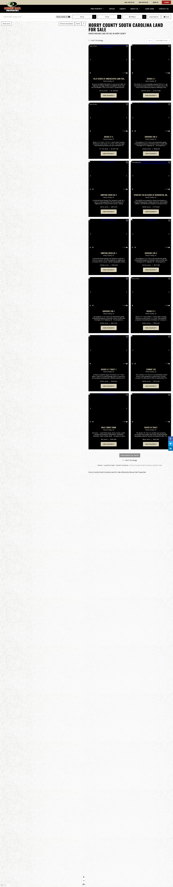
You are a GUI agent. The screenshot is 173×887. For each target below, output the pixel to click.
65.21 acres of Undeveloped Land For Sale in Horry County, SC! (108, 79)
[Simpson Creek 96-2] (109, 176)
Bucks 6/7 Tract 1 (108, 369)
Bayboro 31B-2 (151, 253)
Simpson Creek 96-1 (109, 253)
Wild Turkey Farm (108, 427)
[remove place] (69, 17)
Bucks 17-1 (151, 311)
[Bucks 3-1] (151, 59)
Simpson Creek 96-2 (109, 195)
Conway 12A (151, 369)
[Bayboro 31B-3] (151, 118)
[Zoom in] (83, 877)
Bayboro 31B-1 (109, 311)
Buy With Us (143, 2)
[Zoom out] (83, 880)
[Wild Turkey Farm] (109, 408)
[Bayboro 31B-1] (109, 292)
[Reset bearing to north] (83, 884)
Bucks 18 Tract (150, 427)
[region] (43, 454)
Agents (123, 9)
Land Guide (149, 9)
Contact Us (164, 9)
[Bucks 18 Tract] (151, 408)
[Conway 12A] (151, 350)
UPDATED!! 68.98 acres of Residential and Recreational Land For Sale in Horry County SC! (151, 195)
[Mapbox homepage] (2, 885)
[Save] (127, 46)
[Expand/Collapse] (83, 24)
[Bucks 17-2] (109, 118)
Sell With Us (129, 2)
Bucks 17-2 (108, 137)
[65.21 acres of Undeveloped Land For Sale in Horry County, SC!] (109, 59)
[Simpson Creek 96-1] (109, 234)
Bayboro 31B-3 (151, 137)
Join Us (155, 2)
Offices (112, 9)
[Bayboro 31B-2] (151, 234)
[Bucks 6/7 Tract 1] (109, 350)
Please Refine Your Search (130, 455)
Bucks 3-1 (151, 79)
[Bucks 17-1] (151, 292)
